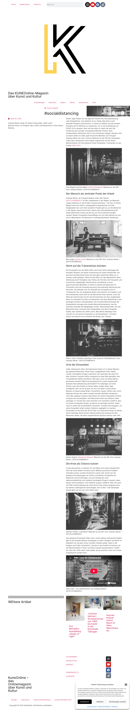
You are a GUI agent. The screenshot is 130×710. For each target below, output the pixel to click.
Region (63, 102)
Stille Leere (76, 145)
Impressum (115, 706)
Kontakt (14, 700)
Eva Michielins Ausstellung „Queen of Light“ (75, 631)
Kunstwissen (83, 102)
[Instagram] (87, 4)
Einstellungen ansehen (117, 702)
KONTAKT (69, 665)
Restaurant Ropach (85, 457)
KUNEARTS (70, 676)
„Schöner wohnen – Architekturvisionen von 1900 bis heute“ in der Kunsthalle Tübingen (98, 622)
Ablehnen (99, 702)
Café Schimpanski (95, 187)
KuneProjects (25, 4)
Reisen (72, 102)
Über (94, 102)
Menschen (52, 102)
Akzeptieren (84, 702)
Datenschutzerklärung (104, 706)
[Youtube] (92, 4)
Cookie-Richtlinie (92, 706)
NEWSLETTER (71, 661)
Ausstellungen (39, 102)
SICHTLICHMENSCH (74, 200)
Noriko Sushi (80, 259)
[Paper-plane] (102, 4)
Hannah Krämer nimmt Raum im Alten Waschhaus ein (112, 623)
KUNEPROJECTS (72, 672)
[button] (126, 685)
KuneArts (37, 4)
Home (13, 4)
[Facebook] (97, 4)
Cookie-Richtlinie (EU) (63, 700)
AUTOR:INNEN (71, 657)
